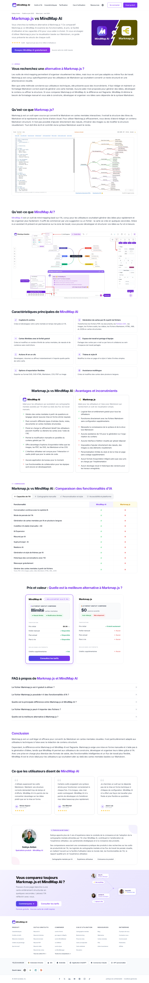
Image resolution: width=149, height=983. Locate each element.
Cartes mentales (102, 939)
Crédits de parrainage (18, 942)
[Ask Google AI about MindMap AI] (30, 970)
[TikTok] (89, 978)
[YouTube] (74, 978)
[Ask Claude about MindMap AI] (41, 970)
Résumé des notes (38, 950)
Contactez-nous (123, 935)
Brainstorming (80, 935)
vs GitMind (58, 942)
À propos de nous (124, 931)
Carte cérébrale (80, 946)
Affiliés (121, 946)
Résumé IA (36, 931)
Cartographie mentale (82, 931)
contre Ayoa (58, 946)
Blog (99, 931)
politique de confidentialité (114, 979)
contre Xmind (59, 931)
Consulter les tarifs (50, 904)
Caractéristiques (50, 5)
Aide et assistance (103, 946)
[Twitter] (64, 978)
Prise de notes (80, 939)
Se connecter (115, 5)
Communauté (123, 939)
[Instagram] (84, 978)
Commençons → (26, 904)
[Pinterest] (79, 978)
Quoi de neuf (16, 946)
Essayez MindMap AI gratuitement (31, 50)
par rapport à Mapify (61, 935)
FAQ (99, 942)
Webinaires (101, 935)
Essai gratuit (130, 5)
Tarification (63, 5)
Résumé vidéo (37, 946)
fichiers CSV (121, 324)
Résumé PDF (37, 942)
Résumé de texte (38, 939)
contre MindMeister (60, 939)
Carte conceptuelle (81, 942)
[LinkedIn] (69, 978)
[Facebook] (59, 978)
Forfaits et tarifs (16, 935)
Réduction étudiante (18, 939)
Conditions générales (130, 979)
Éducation (79, 950)
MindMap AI (17, 218)
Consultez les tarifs (49, 658)
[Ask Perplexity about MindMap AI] (35, 970)
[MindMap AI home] (19, 922)
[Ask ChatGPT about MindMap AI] (24, 970)
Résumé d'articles (38, 935)
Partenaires (122, 942)
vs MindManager (59, 950)
